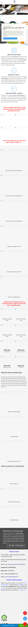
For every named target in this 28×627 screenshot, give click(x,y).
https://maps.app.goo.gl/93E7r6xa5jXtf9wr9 (15, 562)
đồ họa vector (23, 587)
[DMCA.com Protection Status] (4, 615)
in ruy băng (20, 582)
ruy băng (3, 585)
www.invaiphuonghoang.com (12, 574)
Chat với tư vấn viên (10, 625)
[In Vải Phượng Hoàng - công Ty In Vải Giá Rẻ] (14, 2)
